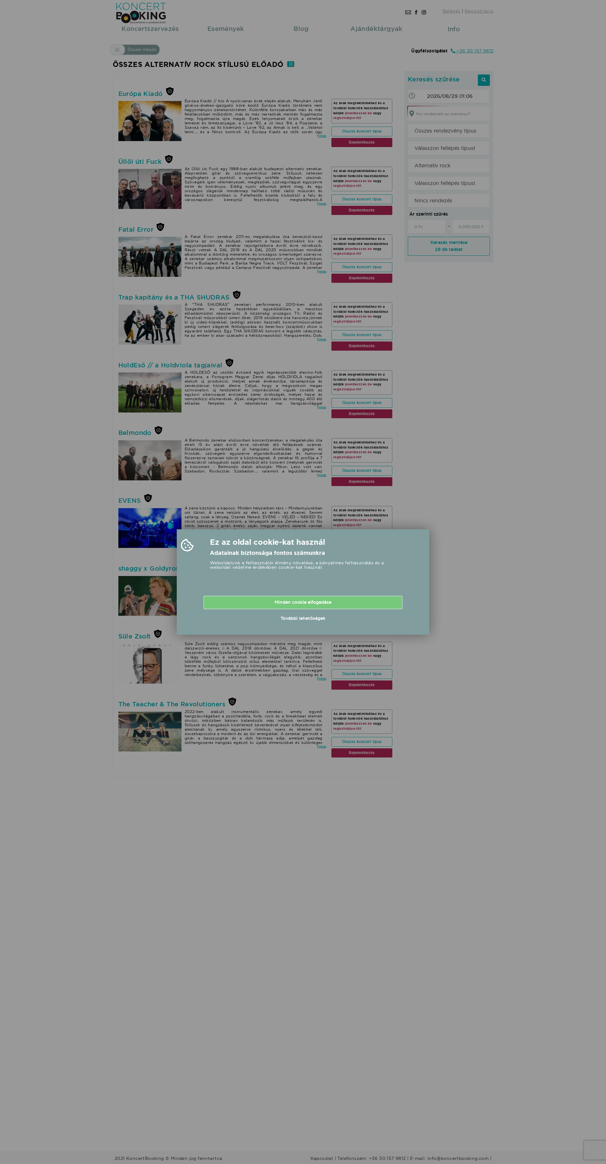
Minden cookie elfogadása (303, 602)
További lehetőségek (303, 618)
